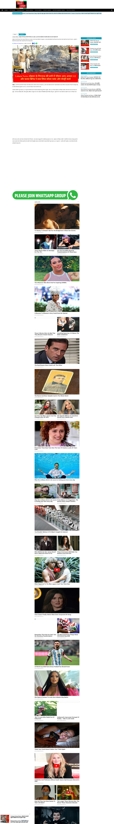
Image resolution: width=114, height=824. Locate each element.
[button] (2, 10)
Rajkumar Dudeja (17, 43)
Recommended (91, 73)
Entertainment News (59, 10)
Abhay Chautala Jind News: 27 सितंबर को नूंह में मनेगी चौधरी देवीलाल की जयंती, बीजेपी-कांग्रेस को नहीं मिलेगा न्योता (91, 97)
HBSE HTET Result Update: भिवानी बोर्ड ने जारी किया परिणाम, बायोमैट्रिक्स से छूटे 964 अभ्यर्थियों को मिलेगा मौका (91, 79)
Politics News (71, 10)
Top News (12, 10)
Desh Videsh (29, 10)
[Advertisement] (52, 24)
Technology (20, 10)
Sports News (47, 10)
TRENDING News (91, 38)
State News (38, 10)
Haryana (21, 34)
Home (6, 10)
